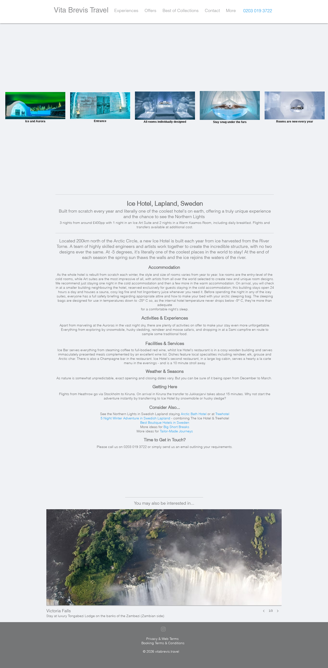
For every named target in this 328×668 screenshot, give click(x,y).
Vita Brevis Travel (81, 10)
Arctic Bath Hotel (194, 414)
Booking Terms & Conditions (162, 643)
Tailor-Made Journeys (176, 431)
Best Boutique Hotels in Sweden (164, 422)
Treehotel (222, 414)
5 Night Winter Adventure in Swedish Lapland (135, 418)
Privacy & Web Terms (162, 639)
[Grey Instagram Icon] (163, 629)
